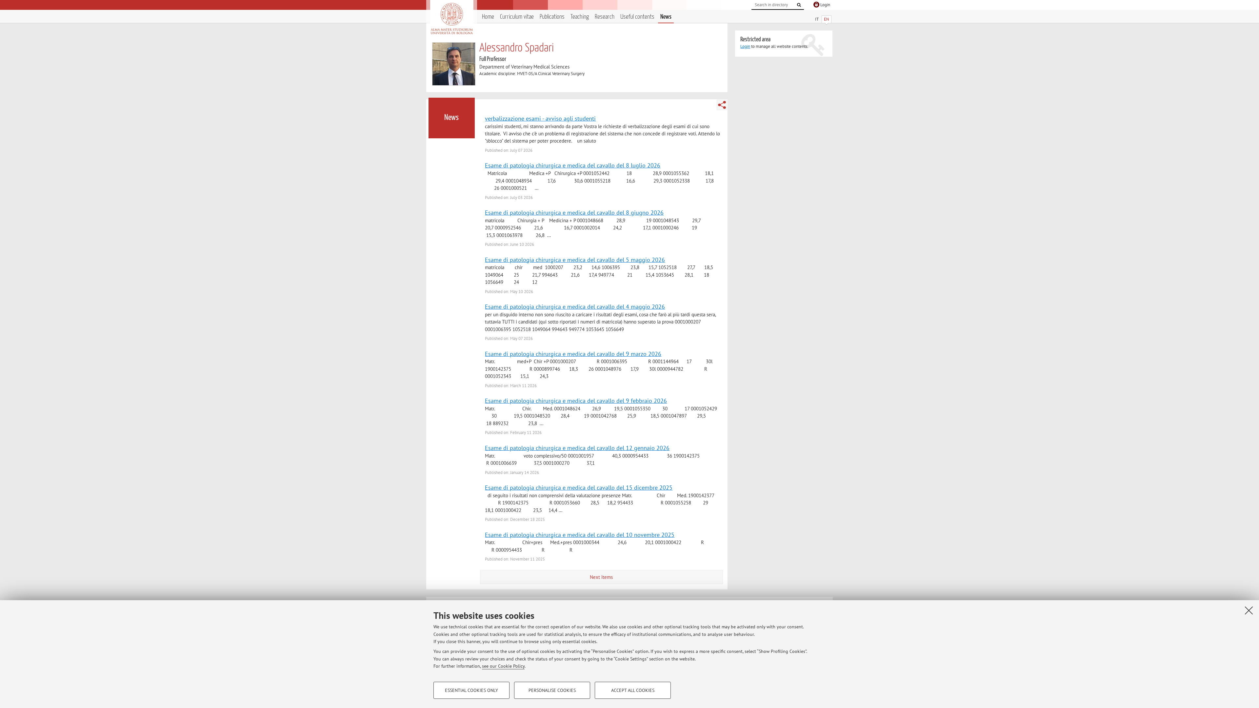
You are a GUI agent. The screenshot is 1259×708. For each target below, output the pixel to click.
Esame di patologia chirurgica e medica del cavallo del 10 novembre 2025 (579, 535)
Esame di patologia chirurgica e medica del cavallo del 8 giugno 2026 (574, 212)
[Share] (722, 105)
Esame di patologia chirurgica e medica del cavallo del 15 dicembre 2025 (578, 487)
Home (488, 17)
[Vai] (799, 5)
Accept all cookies (632, 690)
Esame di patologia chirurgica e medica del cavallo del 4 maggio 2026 (575, 306)
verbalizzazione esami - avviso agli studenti (540, 118)
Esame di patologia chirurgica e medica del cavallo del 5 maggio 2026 (575, 260)
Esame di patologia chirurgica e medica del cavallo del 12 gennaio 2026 (577, 448)
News (665, 17)
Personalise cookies (552, 690)
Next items (601, 577)
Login (745, 46)
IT (817, 19)
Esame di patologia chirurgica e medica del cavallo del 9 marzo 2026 (573, 354)
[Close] (1249, 610)
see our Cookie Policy (503, 666)
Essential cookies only (471, 690)
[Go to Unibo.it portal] (451, 18)
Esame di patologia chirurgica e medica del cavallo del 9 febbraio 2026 (576, 400)
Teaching (579, 17)
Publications (552, 17)
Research (604, 17)
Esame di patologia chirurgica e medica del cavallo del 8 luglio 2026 (572, 165)
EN (826, 19)
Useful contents (637, 17)
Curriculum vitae (517, 17)
